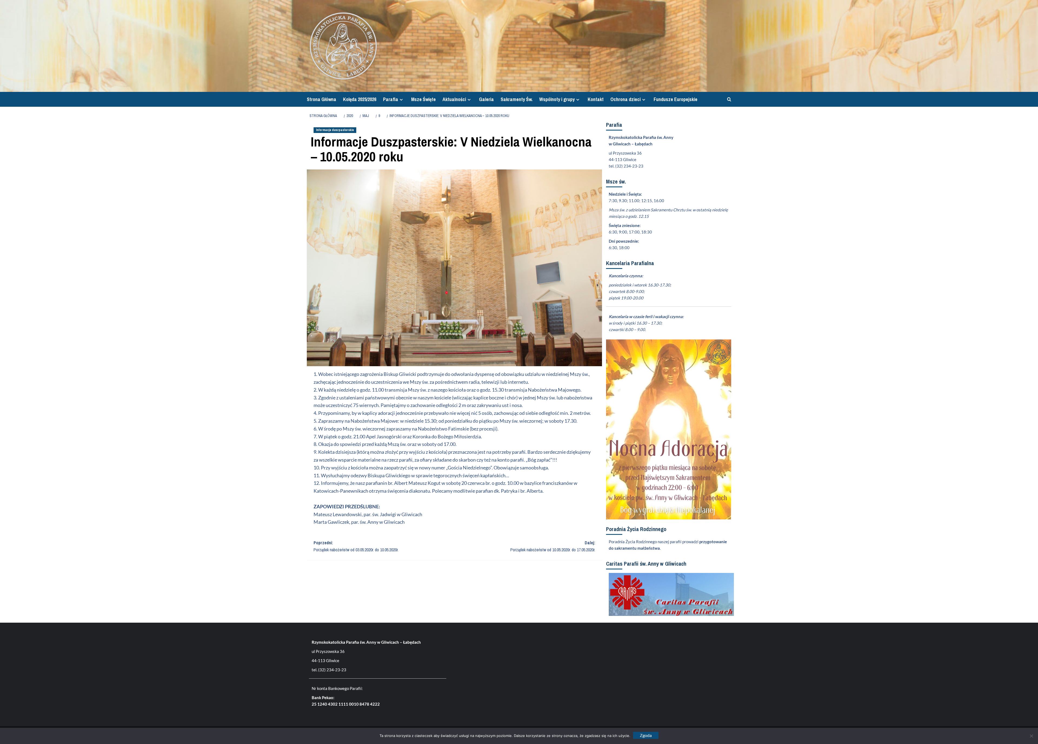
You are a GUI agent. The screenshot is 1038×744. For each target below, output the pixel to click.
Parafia (390, 99)
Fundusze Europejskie (675, 99)
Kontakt (596, 99)
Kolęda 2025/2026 (359, 99)
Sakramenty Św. (517, 99)
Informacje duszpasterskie (335, 130)
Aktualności (454, 99)
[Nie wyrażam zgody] (1031, 736)
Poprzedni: (356, 546)
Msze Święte (423, 99)
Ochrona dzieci (625, 99)
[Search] (727, 99)
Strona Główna (321, 99)
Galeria (486, 99)
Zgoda (646, 735)
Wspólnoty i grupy (557, 99)
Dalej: (552, 546)
